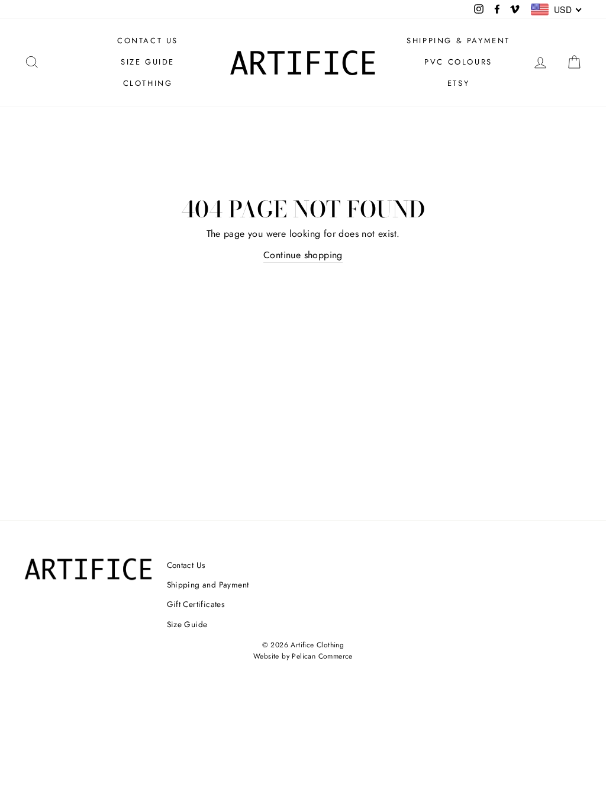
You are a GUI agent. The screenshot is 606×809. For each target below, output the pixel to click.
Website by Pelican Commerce (303, 656)
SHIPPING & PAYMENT (458, 40)
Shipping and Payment (208, 584)
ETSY (458, 83)
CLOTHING (148, 83)
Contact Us (186, 565)
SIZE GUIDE (148, 62)
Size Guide (187, 624)
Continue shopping (303, 255)
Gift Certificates (196, 604)
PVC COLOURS (458, 62)
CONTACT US (147, 40)
